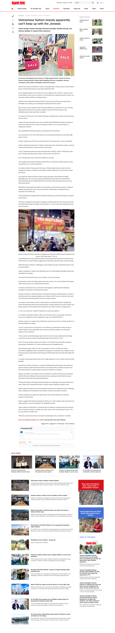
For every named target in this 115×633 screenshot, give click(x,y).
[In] (12, 32)
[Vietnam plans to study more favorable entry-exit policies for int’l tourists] (97, 40)
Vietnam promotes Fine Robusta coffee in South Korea (20, 471)
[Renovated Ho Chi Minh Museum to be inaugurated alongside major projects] (20, 529)
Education (66, 9)
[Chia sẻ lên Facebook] (12, 20)
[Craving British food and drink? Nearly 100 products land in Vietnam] (91, 525)
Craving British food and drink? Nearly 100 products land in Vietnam (90, 513)
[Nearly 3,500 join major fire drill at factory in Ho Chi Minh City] (20, 589)
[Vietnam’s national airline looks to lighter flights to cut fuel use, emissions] (69, 462)
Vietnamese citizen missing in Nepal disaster (45, 480)
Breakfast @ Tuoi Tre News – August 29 (43, 540)
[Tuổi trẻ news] (18, 3)
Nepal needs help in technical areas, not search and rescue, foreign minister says (50, 511)
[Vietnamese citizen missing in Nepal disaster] (20, 485)
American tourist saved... (85, 57)
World (86, 9)
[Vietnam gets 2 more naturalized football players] (97, 22)
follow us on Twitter (38, 420)
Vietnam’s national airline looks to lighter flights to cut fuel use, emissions (68, 471)
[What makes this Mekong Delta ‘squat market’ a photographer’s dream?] (91, 497)
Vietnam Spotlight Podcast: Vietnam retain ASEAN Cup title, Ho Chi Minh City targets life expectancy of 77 (90, 572)
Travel (47, 9)
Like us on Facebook (24, 420)
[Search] (93, 3)
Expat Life (77, 9)
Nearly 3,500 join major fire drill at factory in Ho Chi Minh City (50, 584)
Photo (102, 9)
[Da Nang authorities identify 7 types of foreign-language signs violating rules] (20, 574)
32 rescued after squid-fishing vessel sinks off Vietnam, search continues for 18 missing (50, 615)
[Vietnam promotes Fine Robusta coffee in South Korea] (21, 462)
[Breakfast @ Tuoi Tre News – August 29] (20, 544)
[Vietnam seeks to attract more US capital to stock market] (45, 462)
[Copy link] (12, 16)
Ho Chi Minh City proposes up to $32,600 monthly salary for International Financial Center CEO (92, 471)
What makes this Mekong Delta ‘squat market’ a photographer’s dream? (90, 486)
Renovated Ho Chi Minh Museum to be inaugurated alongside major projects (50, 526)
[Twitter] (12, 24)
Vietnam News (21, 9)
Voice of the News (87, 537)
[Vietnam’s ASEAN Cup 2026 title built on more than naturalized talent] (97, 49)
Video (94, 9)
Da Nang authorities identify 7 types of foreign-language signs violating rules (50, 570)
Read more (16, 453)
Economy (56, 9)
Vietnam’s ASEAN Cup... (84, 48)
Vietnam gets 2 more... (84, 21)
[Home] (12, 9)
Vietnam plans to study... (85, 39)
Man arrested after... (84, 30)
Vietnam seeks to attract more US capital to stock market (44, 471)
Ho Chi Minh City (36, 9)
